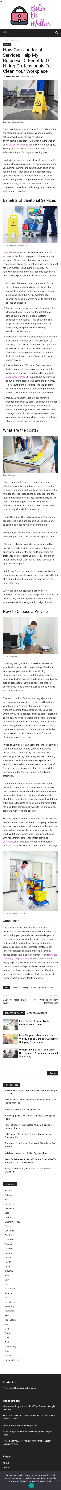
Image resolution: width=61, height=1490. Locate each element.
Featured (9, 1239)
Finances (9, 1244)
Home (5, 40)
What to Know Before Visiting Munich (22, 1109)
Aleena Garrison (12, 76)
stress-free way (17, 144)
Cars (7, 1212)
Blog (7, 1199)
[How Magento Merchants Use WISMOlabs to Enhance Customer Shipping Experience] (10, 1039)
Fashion (8, 1235)
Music (8, 1297)
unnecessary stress (16, 376)
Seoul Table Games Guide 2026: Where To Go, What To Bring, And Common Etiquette (30, 1161)
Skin (7, 1328)
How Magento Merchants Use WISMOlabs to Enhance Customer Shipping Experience (38, 1039)
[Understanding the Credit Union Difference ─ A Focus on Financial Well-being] (10, 1053)
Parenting (9, 1306)
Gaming (8, 1253)
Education (10, 1230)
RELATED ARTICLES (14, 1013)
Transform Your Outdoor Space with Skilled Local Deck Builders (31, 1145)
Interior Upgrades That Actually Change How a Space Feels (30, 1117)
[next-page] (9, 1064)
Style (7, 1337)
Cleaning (24, 987)
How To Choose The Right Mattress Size (45, 1001)
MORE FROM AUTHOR (37, 1013)
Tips (7, 1351)
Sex (6, 1324)
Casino (8, 1217)
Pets (7, 1315)
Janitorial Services (46, 987)
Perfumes (9, 1310)
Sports (8, 1333)
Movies (8, 1293)
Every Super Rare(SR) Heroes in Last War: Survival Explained (28, 1170)
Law (7, 1279)
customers (8, 841)
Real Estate (10, 1319)
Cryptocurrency (12, 1221)
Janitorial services (12, 252)
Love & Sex (10, 1288)
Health (8, 1261)
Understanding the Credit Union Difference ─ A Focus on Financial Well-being (38, 1053)
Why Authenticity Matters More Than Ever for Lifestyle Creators (31, 1092)
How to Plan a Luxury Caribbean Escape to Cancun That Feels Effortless (31, 1101)
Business (14, 40)
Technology (10, 1346)
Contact (7, 1467)
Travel (8, 1355)
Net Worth (10, 1302)
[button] (5, 33)
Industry (9, 1270)
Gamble (8, 1248)
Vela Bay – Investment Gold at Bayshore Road (26, 1153)
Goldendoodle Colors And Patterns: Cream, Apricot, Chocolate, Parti (29, 1135)
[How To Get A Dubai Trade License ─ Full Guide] (10, 1024)
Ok (31, 1485)
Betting (8, 1195)
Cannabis (9, 1208)
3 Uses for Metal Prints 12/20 (14, 1001)
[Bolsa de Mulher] (30, 16)
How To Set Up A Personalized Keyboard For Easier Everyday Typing (28, 1126)
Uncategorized (12, 1360)
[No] (57, 1480)
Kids (7, 1275)
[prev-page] (5, 1064)
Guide (33, 987)
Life (6, 1284)
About (6, 1462)
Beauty (8, 1190)
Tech (7, 1342)
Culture (8, 1226)
